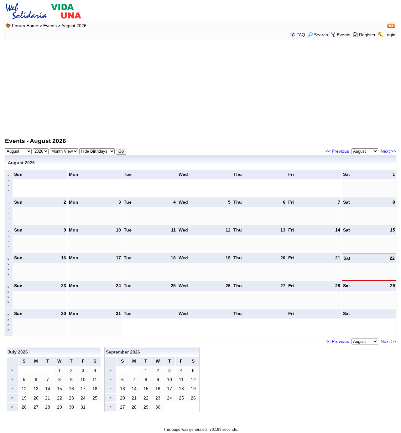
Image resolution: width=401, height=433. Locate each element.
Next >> (388, 151)
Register (367, 34)
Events (50, 25)
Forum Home (25, 25)
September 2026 (123, 351)
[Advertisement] (200, 87)
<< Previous (337, 151)
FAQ (300, 34)
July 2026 (18, 351)
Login (389, 34)
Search (321, 34)
